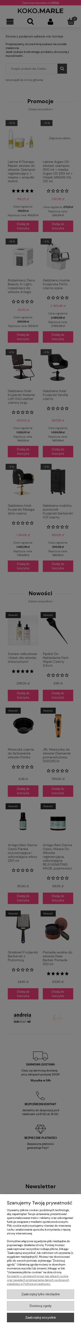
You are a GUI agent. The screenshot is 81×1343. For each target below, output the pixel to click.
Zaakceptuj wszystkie (40, 1317)
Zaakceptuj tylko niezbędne (40, 1294)
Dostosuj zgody (41, 1306)
